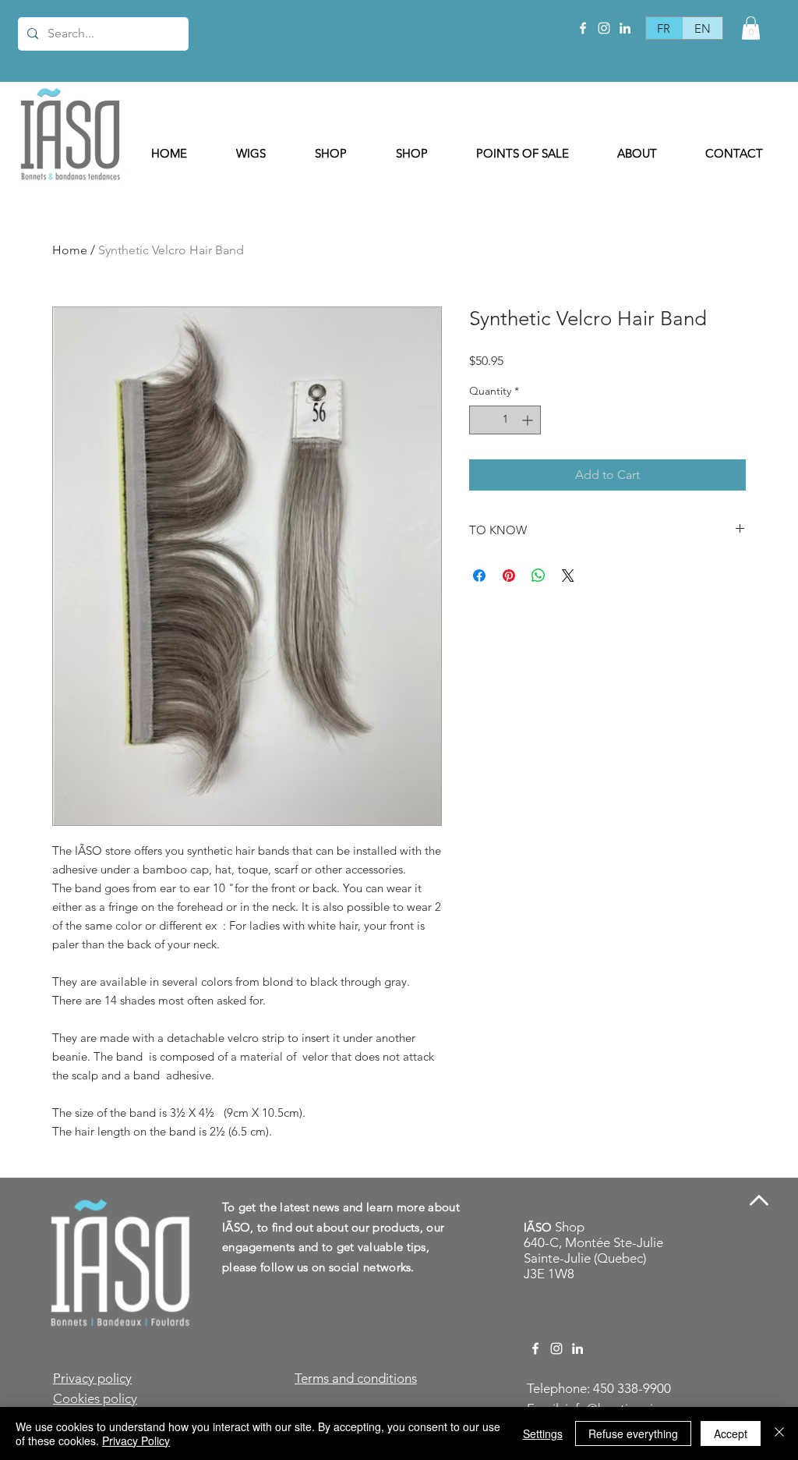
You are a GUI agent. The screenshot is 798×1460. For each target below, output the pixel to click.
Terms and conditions (356, 1378)
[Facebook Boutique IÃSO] (583, 28)
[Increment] (528, 420)
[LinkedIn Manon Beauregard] (625, 28)
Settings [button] (543, 1433)
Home (69, 250)
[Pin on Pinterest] (509, 575)
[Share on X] (568, 575)
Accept (730, 1433)
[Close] (779, 1433)
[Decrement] (481, 420)
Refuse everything (633, 1433)
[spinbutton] (505, 420)
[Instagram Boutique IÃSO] (604, 28)
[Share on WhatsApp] (538, 575)
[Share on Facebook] (479, 575)
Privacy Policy (136, 1440)
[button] (751, 28)
